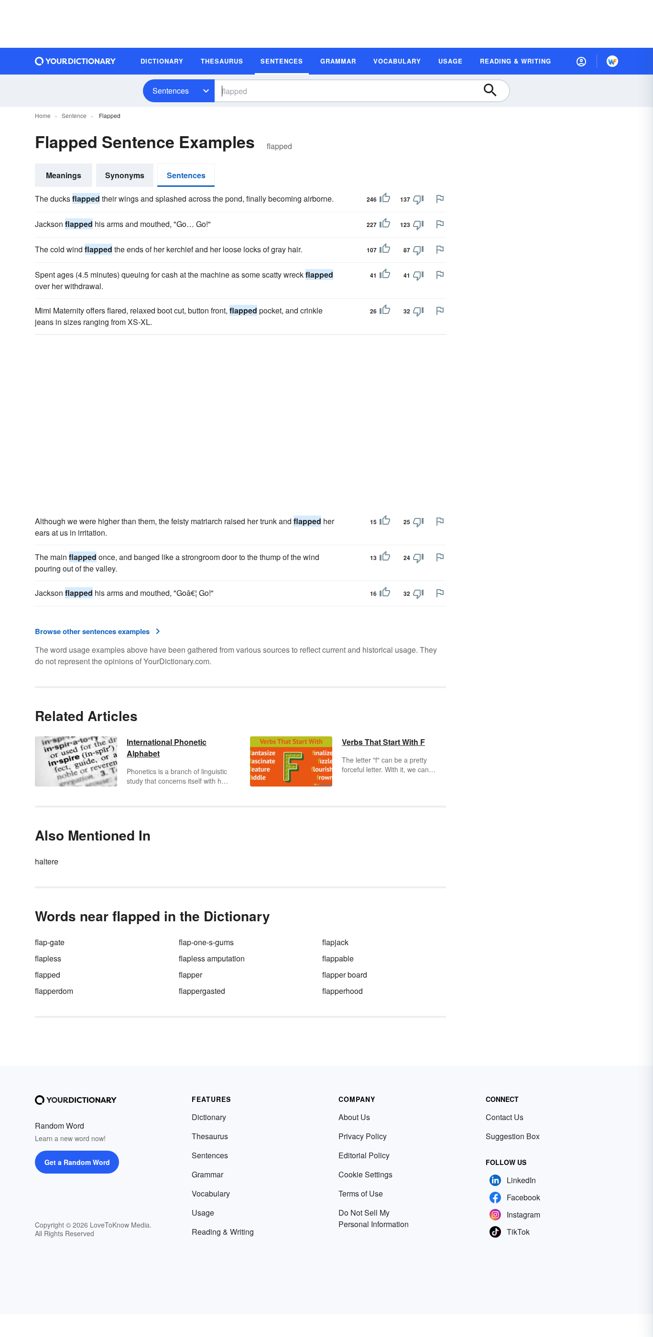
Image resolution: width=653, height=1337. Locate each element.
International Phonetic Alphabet (167, 747)
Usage (203, 1212)
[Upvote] (385, 199)
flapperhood (342, 990)
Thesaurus (210, 1136)
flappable (338, 958)
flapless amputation (212, 958)
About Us (354, 1116)
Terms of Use (360, 1193)
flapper (190, 974)
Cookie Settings (365, 1174)
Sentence (74, 115)
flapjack (335, 942)
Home (43, 115)
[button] (581, 61)
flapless (48, 958)
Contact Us (504, 1116)
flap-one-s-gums (206, 942)
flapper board (344, 974)
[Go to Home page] (75, 61)
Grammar (207, 1174)
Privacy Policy (362, 1136)
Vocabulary (211, 1193)
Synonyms (124, 175)
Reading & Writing (223, 1231)
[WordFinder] (612, 61)
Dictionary (209, 1116)
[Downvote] (418, 199)
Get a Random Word (77, 1162)
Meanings (63, 175)
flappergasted (202, 990)
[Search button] (494, 90)
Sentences (170, 90)
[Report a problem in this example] (440, 199)
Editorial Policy (364, 1155)
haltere (46, 861)
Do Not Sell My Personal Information (373, 1218)
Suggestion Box (513, 1136)
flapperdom (54, 990)
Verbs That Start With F (383, 741)
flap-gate (50, 942)
